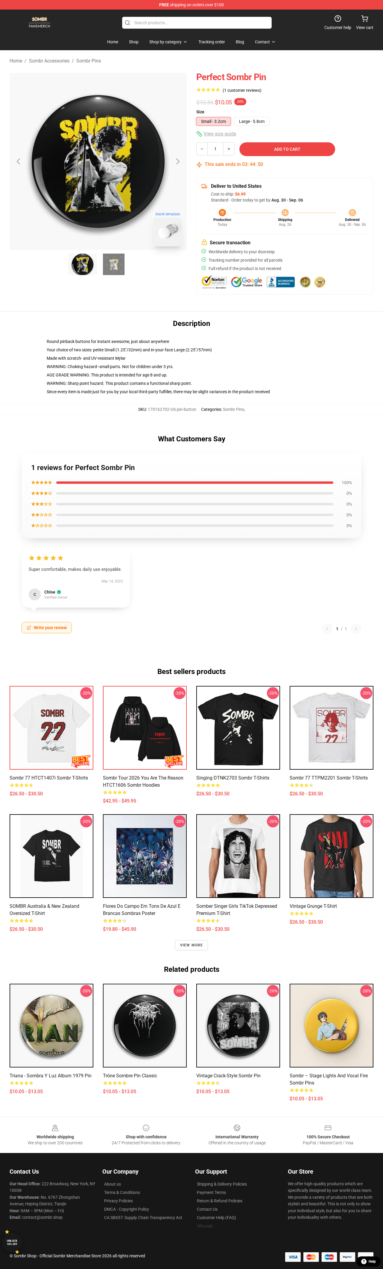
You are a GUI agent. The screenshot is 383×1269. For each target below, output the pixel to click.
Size (200, 111)
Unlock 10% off (12, 1242)
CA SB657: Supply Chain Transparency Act (143, 1217)
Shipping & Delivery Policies (222, 1184)
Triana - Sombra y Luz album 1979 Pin (51, 1076)
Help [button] (372, 1261)
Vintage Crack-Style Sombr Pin (228, 1076)
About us (112, 1184)
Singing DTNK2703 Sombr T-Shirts (232, 778)
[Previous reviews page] (327, 628)
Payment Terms (211, 1192)
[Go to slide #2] (113, 264)
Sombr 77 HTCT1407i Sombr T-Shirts (49, 778)
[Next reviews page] (356, 628)
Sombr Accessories (49, 61)
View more (191, 945)
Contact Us (207, 1209)
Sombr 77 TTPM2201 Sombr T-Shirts (329, 778)
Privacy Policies (118, 1200)
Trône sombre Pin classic (130, 1076)
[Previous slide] (19, 161)
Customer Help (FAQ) (216, 1217)
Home (16, 61)
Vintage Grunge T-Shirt (313, 906)
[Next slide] (177, 161)
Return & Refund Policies (219, 1200)
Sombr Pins (88, 61)
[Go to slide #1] (82, 264)
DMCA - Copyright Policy (126, 1209)
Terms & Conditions (122, 1192)
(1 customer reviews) (242, 90)
